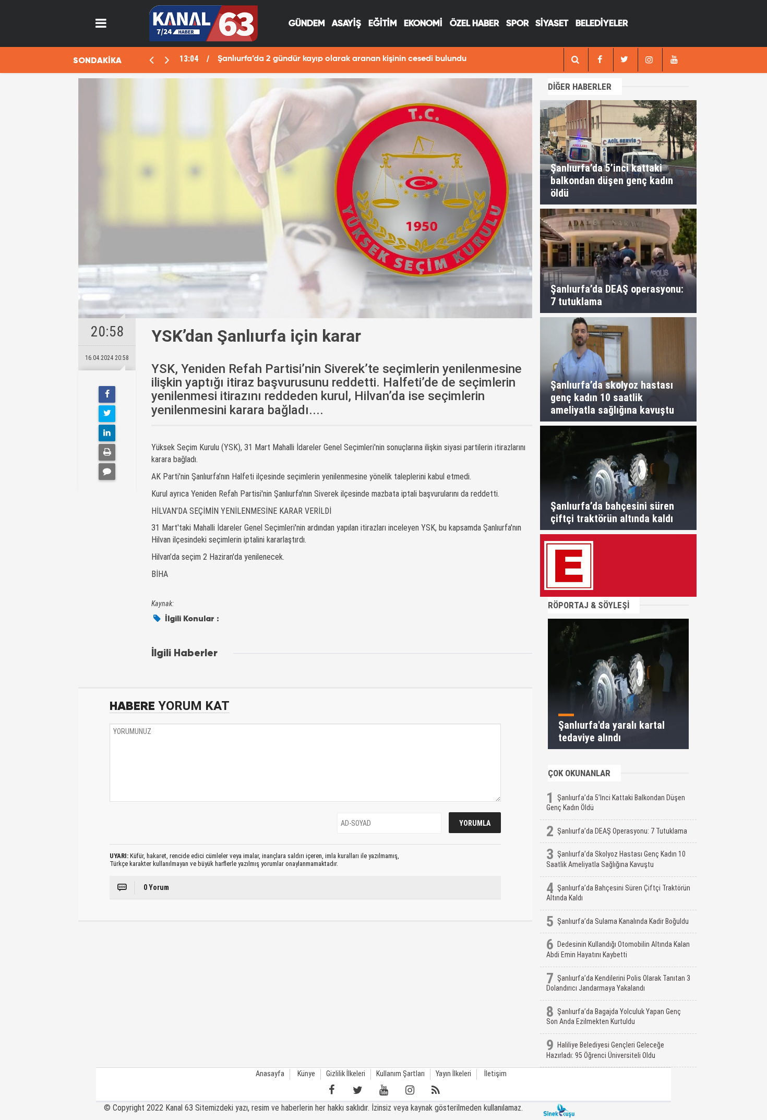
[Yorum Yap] (107, 471)
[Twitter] (107, 413)
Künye (306, 1073)
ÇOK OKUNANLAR (579, 773)
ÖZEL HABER (474, 23)
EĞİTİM (382, 23)
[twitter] (624, 60)
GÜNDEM (307, 23)
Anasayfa (270, 1073)
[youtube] (673, 60)
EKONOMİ (423, 23)
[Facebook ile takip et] (331, 1090)
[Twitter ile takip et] (357, 1090)
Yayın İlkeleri (453, 1073)
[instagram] (649, 60)
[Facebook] (107, 394)
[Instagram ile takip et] (410, 1090)
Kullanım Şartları (400, 1073)
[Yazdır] (107, 452)
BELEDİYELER (602, 23)
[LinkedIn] (107, 433)
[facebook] (575, 60)
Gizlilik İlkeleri (345, 1073)
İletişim (495, 1073)
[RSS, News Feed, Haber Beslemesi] (436, 1090)
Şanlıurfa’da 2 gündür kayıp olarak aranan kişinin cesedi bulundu (342, 59)
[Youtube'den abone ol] (383, 1090)
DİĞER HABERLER (580, 86)
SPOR (517, 23)
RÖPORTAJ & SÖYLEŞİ (588, 605)
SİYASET (551, 23)
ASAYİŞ (346, 23)
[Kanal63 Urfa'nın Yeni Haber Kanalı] (203, 23)
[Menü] (101, 23)
